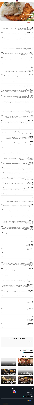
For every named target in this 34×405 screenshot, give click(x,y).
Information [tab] (29, 22)
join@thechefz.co (29, 392)
